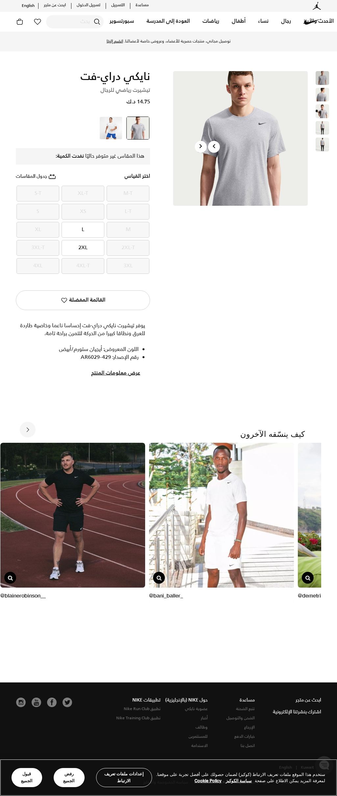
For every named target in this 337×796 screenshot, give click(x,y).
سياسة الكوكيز (239, 781)
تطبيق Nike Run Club (142, 709)
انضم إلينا (115, 41)
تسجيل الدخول (88, 5)
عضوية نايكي (196, 709)
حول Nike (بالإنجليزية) (186, 700)
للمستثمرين (198, 736)
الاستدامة (199, 746)
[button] (286, 22)
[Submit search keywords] (97, 21)
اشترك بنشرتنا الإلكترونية (297, 712)
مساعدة (142, 5)
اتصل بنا (248, 746)
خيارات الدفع (244, 736)
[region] (168, 777)
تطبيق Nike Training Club (138, 718)
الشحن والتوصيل (240, 718)
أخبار (204, 718)
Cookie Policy (207, 781)
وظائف (201, 727)
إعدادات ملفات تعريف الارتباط (124, 777)
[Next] (201, 147)
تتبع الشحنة (245, 709)
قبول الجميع (27, 777)
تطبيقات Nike (146, 700)
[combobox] (75, 21)
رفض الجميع (69, 777)
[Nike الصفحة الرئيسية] (312, 22)
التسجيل (118, 5)
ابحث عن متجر (55, 5)
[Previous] (214, 147)
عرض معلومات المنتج (115, 373)
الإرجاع (249, 727)
